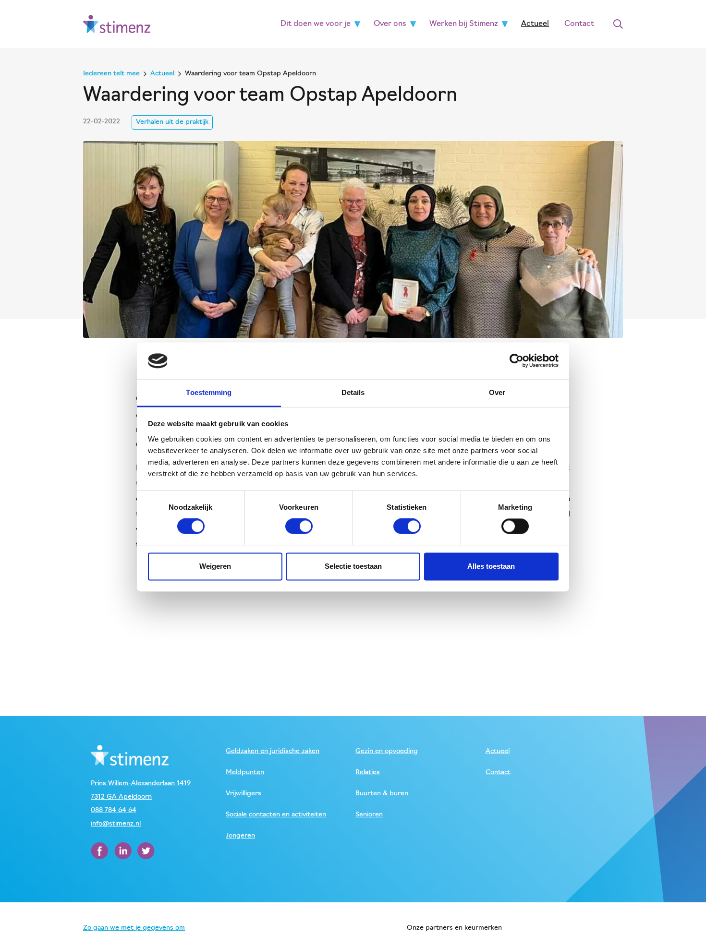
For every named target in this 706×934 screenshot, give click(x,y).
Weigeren (215, 566)
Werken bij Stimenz (463, 24)
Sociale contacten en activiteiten (276, 814)
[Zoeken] (618, 24)
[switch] (299, 526)
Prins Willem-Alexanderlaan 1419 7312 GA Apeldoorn (141, 790)
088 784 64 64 (113, 810)
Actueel (535, 24)
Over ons (390, 24)
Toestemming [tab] (208, 392)
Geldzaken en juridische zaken (272, 751)
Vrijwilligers (243, 793)
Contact (579, 24)
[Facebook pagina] (100, 851)
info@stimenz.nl (116, 823)
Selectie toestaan (353, 566)
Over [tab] (497, 392)
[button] (357, 24)
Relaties (367, 772)
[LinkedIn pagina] (124, 851)
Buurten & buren (381, 793)
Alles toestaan (491, 566)
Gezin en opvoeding (386, 751)
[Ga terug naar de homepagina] (116, 24)
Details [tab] (353, 392)
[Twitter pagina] (146, 851)
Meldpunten (245, 772)
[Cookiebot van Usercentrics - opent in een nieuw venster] (517, 361)
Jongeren (240, 835)
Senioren (369, 814)
